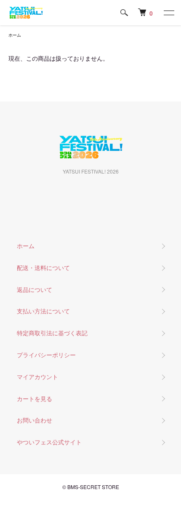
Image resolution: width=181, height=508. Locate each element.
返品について (34, 289)
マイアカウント (37, 376)
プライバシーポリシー (46, 354)
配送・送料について (43, 267)
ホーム (14, 35)
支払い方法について (43, 311)
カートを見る (34, 398)
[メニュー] (168, 12)
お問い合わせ (34, 420)
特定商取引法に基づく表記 (52, 333)
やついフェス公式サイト (49, 442)
